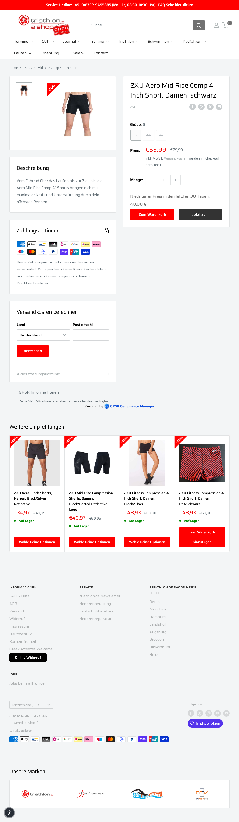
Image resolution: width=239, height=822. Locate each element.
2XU (133, 107)
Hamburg (157, 617)
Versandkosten (175, 158)
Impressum (19, 626)
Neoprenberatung (95, 604)
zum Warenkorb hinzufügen (202, 537)
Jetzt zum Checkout (200, 216)
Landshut (157, 624)
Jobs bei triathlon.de (27, 683)
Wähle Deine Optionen (37, 542)
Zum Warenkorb (152, 214)
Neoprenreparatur (95, 619)
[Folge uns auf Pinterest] (217, 713)
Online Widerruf (28, 657)
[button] (9, 812)
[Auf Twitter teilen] (210, 106)
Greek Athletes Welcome (31, 649)
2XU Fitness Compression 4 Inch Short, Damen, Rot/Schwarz (201, 498)
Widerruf (17, 619)
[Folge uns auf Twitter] (200, 713)
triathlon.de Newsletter (99, 596)
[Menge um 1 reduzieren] (151, 180)
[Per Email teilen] (219, 106)
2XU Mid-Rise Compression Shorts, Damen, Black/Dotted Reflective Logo (91, 501)
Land (21, 325)
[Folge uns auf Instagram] (208, 713)
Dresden (156, 639)
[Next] (230, 494)
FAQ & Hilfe (19, 596)
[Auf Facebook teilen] (192, 106)
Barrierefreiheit (22, 641)
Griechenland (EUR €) (27, 705)
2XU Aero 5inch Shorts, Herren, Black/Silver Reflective (33, 498)
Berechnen (33, 351)
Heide (154, 655)
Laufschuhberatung (96, 611)
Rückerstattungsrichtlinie (37, 374)
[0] (226, 25)
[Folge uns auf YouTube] (226, 713)
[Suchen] (199, 25)
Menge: (136, 180)
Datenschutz (20, 634)
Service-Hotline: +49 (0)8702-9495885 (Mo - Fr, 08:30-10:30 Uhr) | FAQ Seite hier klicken (119, 5)
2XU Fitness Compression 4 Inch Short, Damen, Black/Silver (146, 498)
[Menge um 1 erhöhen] (175, 180)
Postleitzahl (83, 325)
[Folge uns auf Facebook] (191, 713)
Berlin (154, 602)
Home (13, 67)
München (157, 609)
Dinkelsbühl (159, 647)
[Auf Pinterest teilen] (201, 106)
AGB (13, 604)
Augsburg (157, 632)
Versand (16, 611)
